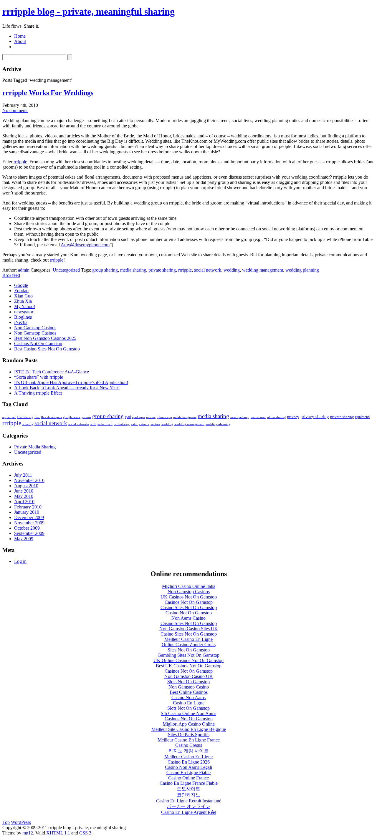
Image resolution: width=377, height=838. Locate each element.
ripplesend (362, 417)
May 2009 (23, 538)
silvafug (27, 424)
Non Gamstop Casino (188, 686)
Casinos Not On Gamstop (38, 343)
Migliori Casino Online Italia (188, 586)
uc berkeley (122, 424)
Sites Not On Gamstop (189, 649)
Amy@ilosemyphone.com (85, 244)
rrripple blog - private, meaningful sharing (88, 11)
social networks (78, 424)
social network (207, 269)
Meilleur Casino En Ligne (188, 639)
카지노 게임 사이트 (188, 750)
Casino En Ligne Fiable (188, 772)
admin (23, 269)
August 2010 (26, 485)
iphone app (164, 417)
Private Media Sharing (35, 446)
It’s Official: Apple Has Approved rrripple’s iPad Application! (71, 382)
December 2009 (29, 517)
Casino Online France (188, 777)
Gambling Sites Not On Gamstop (188, 655)
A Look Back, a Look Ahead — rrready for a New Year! (67, 387)
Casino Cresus (188, 745)
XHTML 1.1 (58, 832)
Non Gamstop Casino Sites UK (188, 628)
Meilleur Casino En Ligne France (189, 739)
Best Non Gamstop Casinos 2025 (45, 338)
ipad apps (138, 417)
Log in (20, 561)
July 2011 (23, 475)
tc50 (93, 424)
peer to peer (258, 417)
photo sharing (276, 417)
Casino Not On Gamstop (189, 612)
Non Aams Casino (188, 618)
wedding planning (302, 269)
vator (134, 424)
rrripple (20, 161)
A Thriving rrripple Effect (38, 392)
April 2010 (24, 501)
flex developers (51, 417)
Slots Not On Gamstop (188, 681)
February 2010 (28, 506)
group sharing (105, 269)
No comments (15, 110)
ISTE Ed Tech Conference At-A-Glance (51, 371)
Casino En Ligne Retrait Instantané (188, 800)
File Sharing (25, 417)
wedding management (262, 269)
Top (6, 822)
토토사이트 (188, 788)
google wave (71, 417)
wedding (232, 269)
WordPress (21, 822)
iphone (151, 417)
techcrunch (105, 424)
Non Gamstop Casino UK (188, 676)
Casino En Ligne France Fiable (189, 783)
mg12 (27, 832)
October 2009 (27, 528)
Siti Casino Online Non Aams (188, 713)
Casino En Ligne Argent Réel (188, 812)
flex (37, 417)
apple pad (9, 417)
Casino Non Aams (188, 697)
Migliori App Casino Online (189, 723)
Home (20, 36)
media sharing (133, 269)
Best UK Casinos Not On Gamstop (188, 665)
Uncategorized (66, 269)
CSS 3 (85, 832)
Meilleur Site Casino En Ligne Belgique (188, 729)
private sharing (162, 269)
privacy (293, 417)
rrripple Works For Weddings (47, 93)
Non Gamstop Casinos (35, 327)
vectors (155, 424)
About (20, 41)
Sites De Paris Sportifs (188, 734)
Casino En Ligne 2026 (189, 761)
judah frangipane (184, 417)
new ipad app (239, 417)
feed (11, 275)
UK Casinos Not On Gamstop (189, 596)
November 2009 (29, 522)
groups (86, 417)
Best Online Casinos (189, 692)
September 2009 (29, 533)
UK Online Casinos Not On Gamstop (188, 660)
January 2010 (26, 512)
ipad (128, 417)
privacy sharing (314, 416)
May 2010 (23, 496)
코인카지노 (188, 794)
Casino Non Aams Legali (188, 767)
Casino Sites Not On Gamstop (189, 607)
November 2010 (29, 480)
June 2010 (23, 490)
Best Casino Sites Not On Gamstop (47, 348)
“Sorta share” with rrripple (38, 377)
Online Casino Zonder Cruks (189, 644)
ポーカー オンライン (188, 806)
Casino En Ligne (188, 702)
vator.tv (144, 424)
